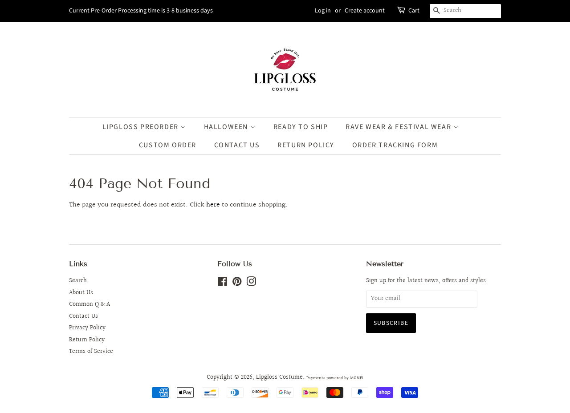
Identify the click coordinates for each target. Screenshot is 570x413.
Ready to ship (300, 127)
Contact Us (237, 145)
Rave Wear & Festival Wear (399, 127)
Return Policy (87, 340)
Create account (365, 10)
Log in (323, 10)
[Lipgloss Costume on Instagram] (251, 283)
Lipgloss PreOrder (141, 127)
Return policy (305, 145)
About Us (81, 293)
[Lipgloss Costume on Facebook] (222, 283)
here (213, 205)
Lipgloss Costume (279, 377)
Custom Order (167, 145)
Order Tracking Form (395, 145)
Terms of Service (91, 351)
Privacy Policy (87, 328)
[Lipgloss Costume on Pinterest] (237, 283)
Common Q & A (89, 304)
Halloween (227, 127)
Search (78, 281)
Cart (413, 10)
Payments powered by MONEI (334, 377)
